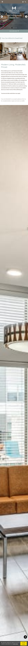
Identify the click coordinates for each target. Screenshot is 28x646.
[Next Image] (26, 16)
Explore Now (13, 31)
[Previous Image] (1, 16)
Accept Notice (23, 643)
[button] (23, 2)
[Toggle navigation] (2, 2)
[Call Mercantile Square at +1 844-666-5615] (25, 2)
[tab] (12, 27)
